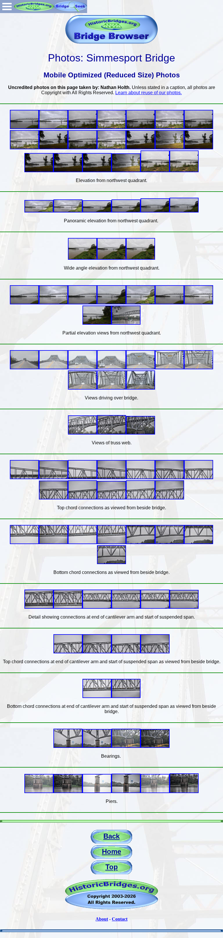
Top (111, 867)
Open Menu (7, 6)
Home (111, 851)
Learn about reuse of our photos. (148, 92)
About (102, 919)
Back (111, 836)
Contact (119, 919)
